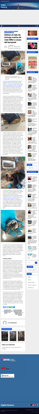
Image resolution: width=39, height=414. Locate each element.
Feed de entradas (31, 282)
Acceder (29, 279)
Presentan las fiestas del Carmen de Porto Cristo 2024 (32, 248)
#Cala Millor (17, 46)
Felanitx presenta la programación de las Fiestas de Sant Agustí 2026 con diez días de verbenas (32, 96)
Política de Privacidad (34, 411)
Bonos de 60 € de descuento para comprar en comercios (32, 205)
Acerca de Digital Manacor (30, 409)
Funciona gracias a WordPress (6, 410)
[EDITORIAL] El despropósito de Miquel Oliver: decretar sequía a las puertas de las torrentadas (32, 131)
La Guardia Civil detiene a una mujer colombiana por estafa (8, 312)
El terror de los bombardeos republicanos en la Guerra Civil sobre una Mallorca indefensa (32, 122)
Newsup (14, 410)
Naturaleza (16, 31)
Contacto (36, 409)
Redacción (11, 45)
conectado (13, 347)
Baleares (6, 31)
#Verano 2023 (18, 48)
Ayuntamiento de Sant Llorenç (9, 195)
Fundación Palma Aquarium (8, 198)
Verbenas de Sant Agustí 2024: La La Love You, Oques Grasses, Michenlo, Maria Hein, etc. (32, 197)
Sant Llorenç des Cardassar (9, 32)
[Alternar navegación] (18, 26)
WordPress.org (31, 287)
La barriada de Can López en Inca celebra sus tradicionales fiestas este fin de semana (32, 157)
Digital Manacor (7, 405)
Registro (29, 277)
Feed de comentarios (32, 285)
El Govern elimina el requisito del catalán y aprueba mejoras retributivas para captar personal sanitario (17, 313)
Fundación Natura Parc (16, 196)
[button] (35, 25)
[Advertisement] (19, 17)
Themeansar (3, 411)
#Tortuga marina (11, 48)
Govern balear (10, 31)
